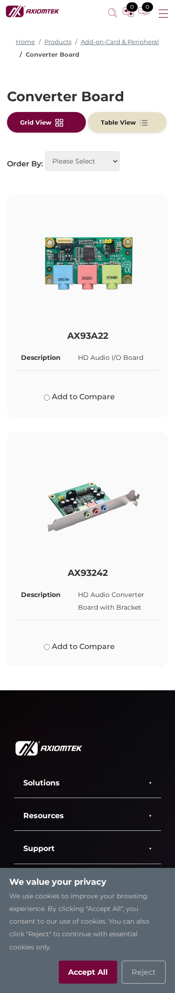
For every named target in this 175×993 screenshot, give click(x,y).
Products (57, 41)
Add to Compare (82, 396)
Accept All (88, 972)
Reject (144, 972)
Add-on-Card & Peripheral (120, 41)
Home (25, 41)
